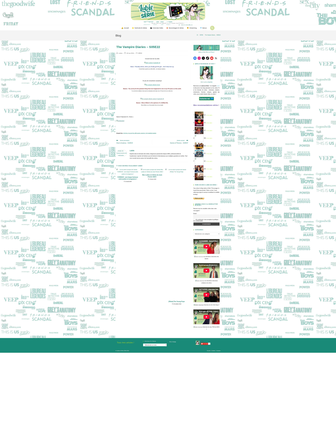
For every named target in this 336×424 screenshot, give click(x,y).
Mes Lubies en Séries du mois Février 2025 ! (152, 176)
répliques (137, 133)
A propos (218, 350)
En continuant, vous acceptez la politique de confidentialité (205, 220)
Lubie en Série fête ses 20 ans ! (206, 52)
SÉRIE (140, 53)
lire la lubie (209, 115)
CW (129, 133)
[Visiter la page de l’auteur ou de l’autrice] (121, 153)
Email (194, 213)
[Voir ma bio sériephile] (206, 82)
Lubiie (120, 53)
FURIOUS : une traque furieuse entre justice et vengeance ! (128, 178)
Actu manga (172, 341)
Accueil (208, 350)
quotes (132, 133)
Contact (213, 350)
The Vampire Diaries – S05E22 (212, 35)
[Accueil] (197, 35)
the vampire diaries (151, 133)
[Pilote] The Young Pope (177, 301)
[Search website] (212, 28)
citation (125, 133)
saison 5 (143, 133)
